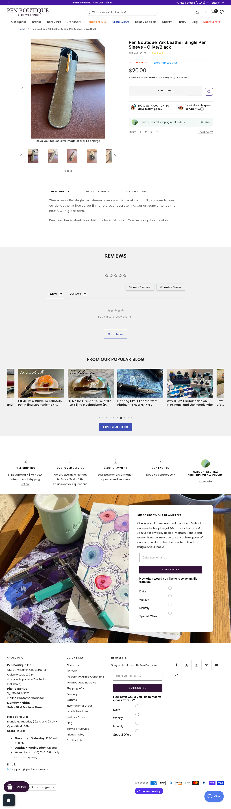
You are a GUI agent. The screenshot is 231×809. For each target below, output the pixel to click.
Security (72, 694)
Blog (195, 22)
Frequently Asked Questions (85, 677)
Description (60, 191)
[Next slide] (114, 89)
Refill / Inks (54, 22)
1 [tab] (99, 418)
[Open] (9, 800)
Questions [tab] (76, 293)
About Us (73, 665)
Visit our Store (76, 717)
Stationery (74, 22)
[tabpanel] (140, 389)
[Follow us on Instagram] (196, 665)
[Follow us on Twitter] (186, 665)
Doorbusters (211, 22)
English (216, 3)
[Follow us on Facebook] (177, 665)
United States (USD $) (191, 3)
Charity (167, 22)
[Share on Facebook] (140, 132)
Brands (37, 22)
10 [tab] (132, 418)
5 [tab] (114, 418)
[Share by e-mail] (157, 132)
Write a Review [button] (172, 287)
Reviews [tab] (53, 293)
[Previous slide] (21, 89)
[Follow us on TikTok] (177, 675)
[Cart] (213, 12)
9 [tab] (128, 418)
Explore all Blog (115, 427)
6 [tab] (117, 418)
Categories (19, 22)
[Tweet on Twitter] (151, 132)
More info (205, 122)
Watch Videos (136, 191)
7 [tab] (121, 418)
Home (22, 29)
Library (182, 22)
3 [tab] (106, 418)
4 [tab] (110, 418)
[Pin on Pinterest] (146, 132)
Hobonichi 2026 (97, 22)
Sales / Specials (145, 22)
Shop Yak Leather (165, 62)
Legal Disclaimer (77, 711)
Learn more (136, 2)
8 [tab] (124, 418)
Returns (72, 700)
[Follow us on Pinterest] (206, 665)
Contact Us (74, 740)
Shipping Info (75, 688)
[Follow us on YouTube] (216, 665)
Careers (72, 671)
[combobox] (124, 12)
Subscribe (171, 569)
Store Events (120, 22)
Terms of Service (78, 729)
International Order (79, 705)
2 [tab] (103, 418)
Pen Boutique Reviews (81, 682)
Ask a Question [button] (141, 287)
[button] (197, 12)
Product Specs (97, 191)
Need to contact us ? (160, 474)
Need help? (205, 132)
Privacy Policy (75, 734)
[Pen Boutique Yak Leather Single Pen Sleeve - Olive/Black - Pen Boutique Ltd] (33, 156)
